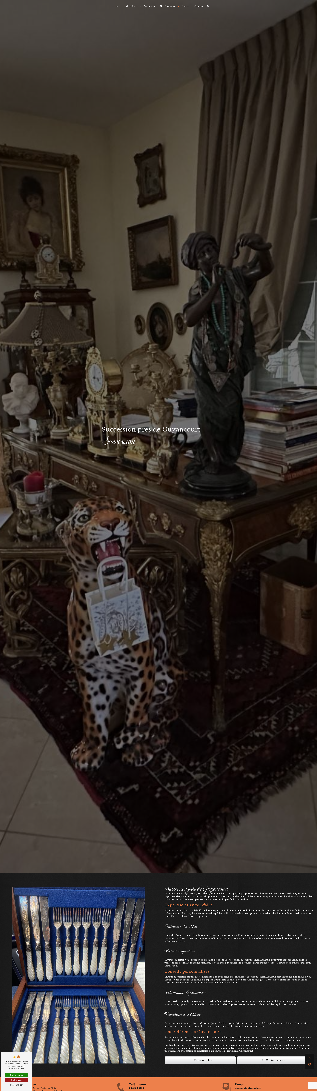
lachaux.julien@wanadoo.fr (248, 1088)
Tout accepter (16, 1075)
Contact (198, 6)
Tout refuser (16, 1080)
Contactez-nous (275, 1060)
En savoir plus (203, 1060)
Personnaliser (16, 1085)
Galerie (186, 6)
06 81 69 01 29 (136, 1088)
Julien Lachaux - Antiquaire (140, 6)
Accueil (116, 6)
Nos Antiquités (168, 6)
